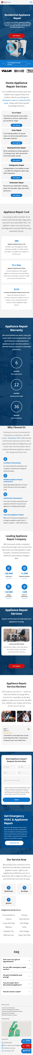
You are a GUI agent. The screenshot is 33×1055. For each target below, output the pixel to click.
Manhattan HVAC (14, 438)
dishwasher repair (9, 100)
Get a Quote (16, 36)
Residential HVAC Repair (8, 1013)
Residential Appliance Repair (9, 1015)
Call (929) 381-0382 (14, 843)
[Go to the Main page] (9, 2)
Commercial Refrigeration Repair (10, 1009)
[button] (3, 64)
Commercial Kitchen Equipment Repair (12, 1011)
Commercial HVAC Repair (8, 1008)
